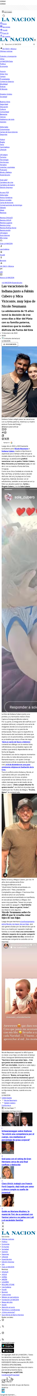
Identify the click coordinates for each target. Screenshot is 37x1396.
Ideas (2, 210)
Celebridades (7, 1098)
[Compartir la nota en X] (5, 438)
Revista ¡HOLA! (5, 220)
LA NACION (6, 282)
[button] (18, 158)
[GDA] (8, 1382)
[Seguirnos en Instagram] (3, 1333)
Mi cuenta (6, 36)
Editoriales (4, 127)
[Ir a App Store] (8, 1352)
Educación (4, 107)
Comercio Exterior (7, 81)
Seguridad (4, 104)
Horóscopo (4, 162)
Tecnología (4, 160)
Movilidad (4, 84)
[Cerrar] (35, 40)
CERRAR (3, 1)
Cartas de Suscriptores (9, 132)
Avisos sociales (6, 200)
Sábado (3, 207)
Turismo (3, 157)
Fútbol (2, 139)
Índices (3, 86)
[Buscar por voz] (34, 44)
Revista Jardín (5, 230)
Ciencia (3, 117)
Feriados (3, 165)
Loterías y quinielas (7, 167)
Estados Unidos (6, 94)
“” (16, 742)
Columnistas (5, 129)
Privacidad (15, 1375)
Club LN (5, 33)
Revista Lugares (6, 223)
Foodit (4, 30)
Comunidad (4, 112)
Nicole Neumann (10, 1100)
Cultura (3, 109)
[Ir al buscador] (4, 15)
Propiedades (5, 79)
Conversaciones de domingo (11, 205)
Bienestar (3, 114)
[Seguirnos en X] (3, 1327)
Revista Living (5, 225)
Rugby (2, 142)
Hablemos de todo (7, 119)
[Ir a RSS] (3, 1340)
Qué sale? (4, 180)
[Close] (3, 1223)
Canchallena (4, 147)
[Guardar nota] (3, 429)
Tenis (2, 144)
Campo (3, 76)
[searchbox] (17, 44)
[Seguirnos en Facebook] (3, 1320)
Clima (2, 59)
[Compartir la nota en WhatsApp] (5, 432)
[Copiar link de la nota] (3, 435)
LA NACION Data (6, 61)
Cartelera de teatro (7, 185)
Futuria (3, 71)
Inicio (4, 24)
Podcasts (3, 170)
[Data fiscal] (3, 1392)
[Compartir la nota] (3, 432)
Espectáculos (16, 282)
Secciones (6, 27)
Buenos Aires (5, 102)
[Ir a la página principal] (18, 21)
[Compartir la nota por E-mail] (8, 438)
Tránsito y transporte (8, 56)
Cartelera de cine (6, 182)
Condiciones (6, 1375)
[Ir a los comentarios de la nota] (5, 429)
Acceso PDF (4, 192)
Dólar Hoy (4, 74)
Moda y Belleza (6, 172)
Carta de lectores (6, 202)
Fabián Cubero (9, 1103)
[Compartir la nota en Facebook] (3, 438)
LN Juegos (4, 155)
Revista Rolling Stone (8, 228)
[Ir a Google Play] (8, 1347)
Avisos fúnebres (6, 197)
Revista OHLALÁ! (6, 218)
